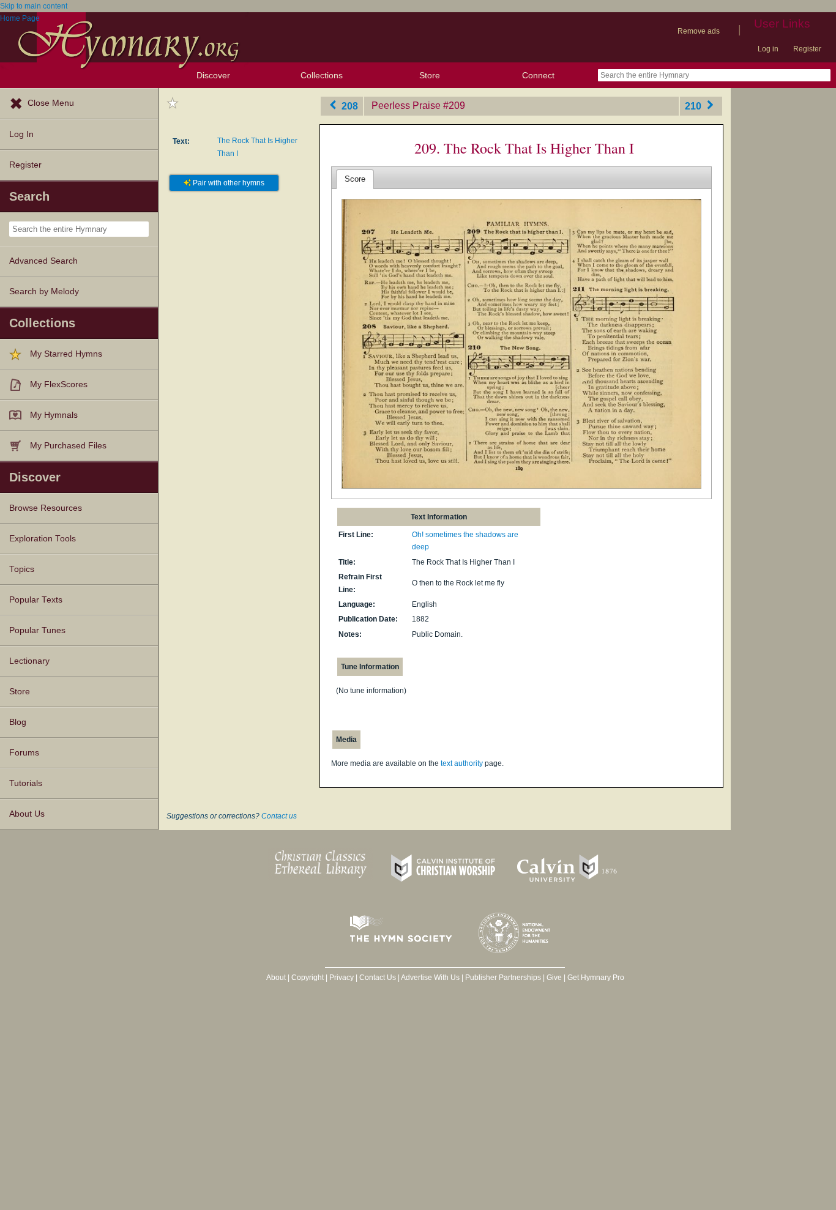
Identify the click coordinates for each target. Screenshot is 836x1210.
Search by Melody (44, 291)
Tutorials (25, 783)
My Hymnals (54, 415)
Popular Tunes (37, 630)
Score (355, 179)
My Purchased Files (68, 445)
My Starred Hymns (66, 353)
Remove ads (698, 31)
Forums (24, 752)
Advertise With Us (430, 977)
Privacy (341, 977)
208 (348, 105)
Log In (21, 134)
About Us (27, 813)
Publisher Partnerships (503, 977)
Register (807, 49)
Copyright (307, 977)
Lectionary (29, 661)
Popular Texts (35, 599)
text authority (462, 763)
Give (554, 977)
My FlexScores (59, 384)
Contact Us (377, 977)
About (276, 977)
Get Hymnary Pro (595, 977)
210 (694, 105)
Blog (17, 722)
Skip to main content (33, 6)
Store (429, 75)
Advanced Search (43, 260)
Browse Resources (45, 508)
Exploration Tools (42, 538)
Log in (768, 49)
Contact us (279, 816)
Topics (21, 569)
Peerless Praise (406, 105)
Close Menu (51, 103)
